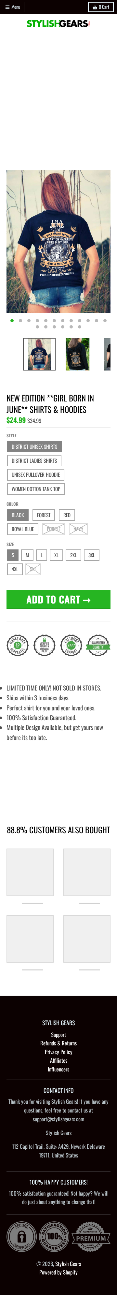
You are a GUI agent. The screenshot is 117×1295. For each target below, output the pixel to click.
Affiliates (58, 1060)
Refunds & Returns (58, 1043)
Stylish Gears (68, 1263)
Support (58, 1034)
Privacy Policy (58, 1052)
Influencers (58, 1069)
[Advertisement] (58, 94)
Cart (104, 6)
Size (10, 544)
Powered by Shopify (58, 1272)
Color (12, 504)
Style (11, 435)
